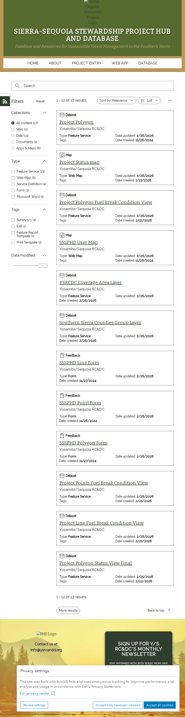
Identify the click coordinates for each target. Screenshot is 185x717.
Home (33, 63)
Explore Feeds (5, 101)
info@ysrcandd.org (46, 650)
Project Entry (87, 63)
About (55, 63)
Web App (120, 63)
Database (147, 63)
